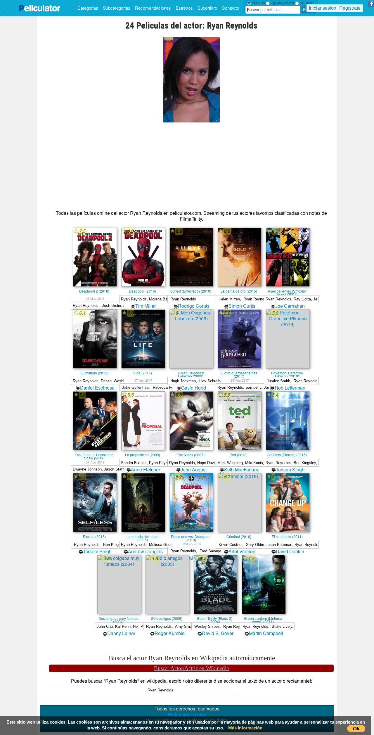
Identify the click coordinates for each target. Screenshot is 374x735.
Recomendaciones (153, 8)
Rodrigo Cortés (193, 305)
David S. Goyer (217, 633)
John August (194, 469)
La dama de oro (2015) (239, 290)
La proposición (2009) (142, 454)
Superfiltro (207, 8)
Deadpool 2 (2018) (94, 290)
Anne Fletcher (145, 469)
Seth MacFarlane (241, 469)
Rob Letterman (290, 387)
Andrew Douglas (145, 551)
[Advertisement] (191, 163)
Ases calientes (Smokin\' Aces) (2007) (287, 290)
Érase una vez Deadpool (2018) (190, 536)
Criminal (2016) (238, 536)
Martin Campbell (266, 633)
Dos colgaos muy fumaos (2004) (118, 618)
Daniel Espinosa (97, 387)
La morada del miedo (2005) (143, 536)
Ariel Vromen (241, 551)
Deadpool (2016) (142, 290)
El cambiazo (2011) (287, 536)
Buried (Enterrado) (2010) (190, 290)
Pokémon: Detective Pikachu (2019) (287, 372)
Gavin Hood (193, 387)
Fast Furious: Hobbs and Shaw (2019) (94, 454)
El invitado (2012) (94, 372)
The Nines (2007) (191, 454)
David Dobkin (290, 551)
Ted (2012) (238, 454)
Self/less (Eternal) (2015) (287, 454)
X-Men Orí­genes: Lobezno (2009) (190, 372)
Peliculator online (187, 714)
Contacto (230, 8)
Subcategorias (116, 8)
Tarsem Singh (290, 469)
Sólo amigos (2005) (166, 618)
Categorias (87, 8)
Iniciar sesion (322, 7)
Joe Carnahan (290, 305)
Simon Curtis (241, 305)
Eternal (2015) (94, 536)
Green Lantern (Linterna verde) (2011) (263, 618)
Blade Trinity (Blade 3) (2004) (214, 618)
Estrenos (184, 8)
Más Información (245, 727)
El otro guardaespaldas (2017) (238, 372)
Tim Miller (145, 305)
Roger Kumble (170, 633)
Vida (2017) (142, 372)
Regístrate (350, 7)
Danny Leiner (121, 633)
